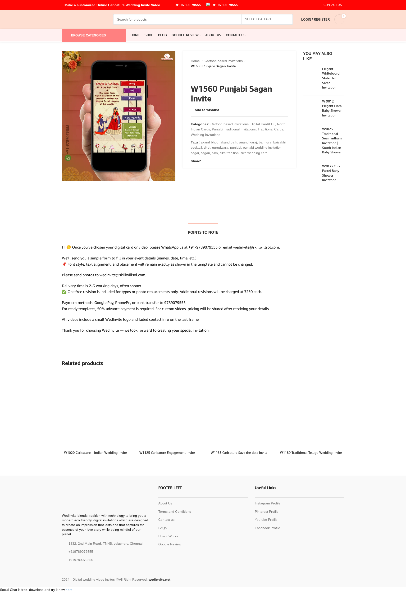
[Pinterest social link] (316, 5)
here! (69, 590)
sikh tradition (229, 153)
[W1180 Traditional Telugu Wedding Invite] (310, 410)
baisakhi (279, 142)
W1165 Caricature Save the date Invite (239, 452)
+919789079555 (80, 551)
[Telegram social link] (215, 161)
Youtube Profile (266, 519)
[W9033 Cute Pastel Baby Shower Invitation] (311, 174)
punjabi (235, 147)
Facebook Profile (267, 528)
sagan (205, 153)
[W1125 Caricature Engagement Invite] (167, 410)
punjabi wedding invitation (262, 147)
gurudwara (220, 147)
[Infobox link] (185, 5)
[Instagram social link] (304, 5)
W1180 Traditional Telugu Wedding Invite (311, 452)
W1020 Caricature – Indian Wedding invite (95, 452)
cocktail (196, 147)
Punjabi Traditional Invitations (234, 129)
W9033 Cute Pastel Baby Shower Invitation (331, 173)
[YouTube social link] (310, 5)
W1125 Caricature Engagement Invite (167, 452)
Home (195, 61)
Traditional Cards (270, 129)
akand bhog (210, 142)
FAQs (162, 528)
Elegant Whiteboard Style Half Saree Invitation (330, 78)
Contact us (166, 519)
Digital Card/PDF (263, 124)
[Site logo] (85, 19)
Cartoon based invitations (224, 61)
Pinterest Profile (266, 511)
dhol (207, 147)
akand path (228, 142)
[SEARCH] (287, 19)
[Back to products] (199, 76)
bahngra (265, 142)
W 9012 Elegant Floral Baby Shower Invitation (332, 108)
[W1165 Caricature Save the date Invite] (239, 410)
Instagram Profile (267, 503)
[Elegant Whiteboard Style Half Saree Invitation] (311, 79)
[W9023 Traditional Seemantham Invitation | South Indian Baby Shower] (311, 141)
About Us (165, 503)
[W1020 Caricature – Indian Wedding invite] (95, 410)
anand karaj (248, 142)
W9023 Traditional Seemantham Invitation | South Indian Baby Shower (332, 140)
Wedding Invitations (205, 135)
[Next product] (205, 76)
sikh (215, 153)
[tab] (203, 230)
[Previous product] (193, 76)
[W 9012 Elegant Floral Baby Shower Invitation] (311, 109)
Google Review (169, 544)
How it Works (168, 536)
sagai (195, 153)
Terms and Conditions (174, 511)
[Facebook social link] (298, 5)
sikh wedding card (254, 153)
